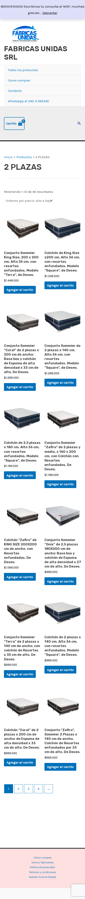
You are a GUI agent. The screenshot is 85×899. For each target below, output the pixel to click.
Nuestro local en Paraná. (42, 876)
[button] (79, 123)
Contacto (15, 91)
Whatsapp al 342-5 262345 (28, 101)
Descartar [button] (49, 13)
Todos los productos (23, 70)
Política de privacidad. (42, 867)
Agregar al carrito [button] (20, 290)
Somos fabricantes (42, 862)
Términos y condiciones (42, 872)
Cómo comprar (42, 857)
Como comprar (19, 80)
